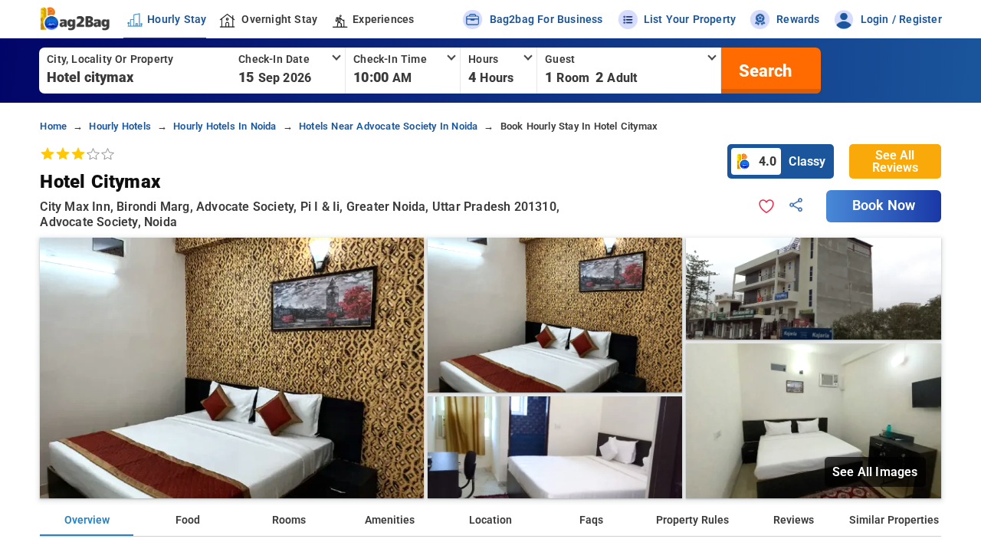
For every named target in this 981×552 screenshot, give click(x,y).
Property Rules (692, 520)
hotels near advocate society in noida (388, 126)
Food (188, 520)
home (53, 126)
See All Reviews (895, 161)
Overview (87, 520)
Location (490, 520)
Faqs (591, 520)
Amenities (390, 520)
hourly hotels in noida (224, 126)
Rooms (289, 520)
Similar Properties (894, 520)
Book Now (883, 205)
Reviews (793, 520)
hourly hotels (120, 126)
